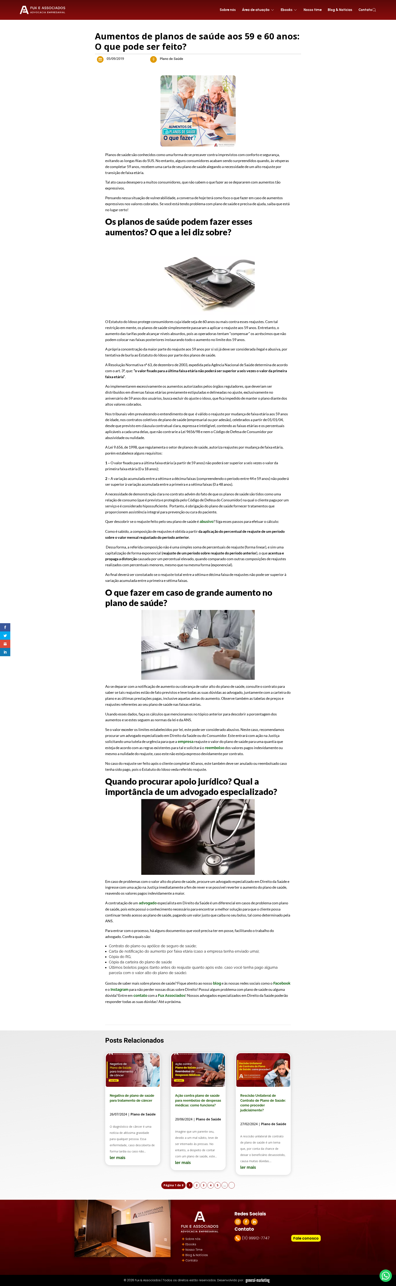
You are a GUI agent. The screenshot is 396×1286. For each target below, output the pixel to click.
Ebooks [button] (286, 10)
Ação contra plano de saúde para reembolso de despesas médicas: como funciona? (198, 1100)
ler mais (117, 1157)
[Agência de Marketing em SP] (258, 1280)
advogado (147, 903)
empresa (185, 741)
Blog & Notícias (340, 10)
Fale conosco (306, 1238)
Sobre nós (228, 10)
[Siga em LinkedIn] (254, 1222)
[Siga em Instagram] (238, 1222)
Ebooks (190, 1244)
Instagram (119, 989)
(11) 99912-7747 (256, 1238)
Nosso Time (194, 1250)
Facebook (281, 983)
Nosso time (313, 10)
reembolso (214, 748)
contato (140, 995)
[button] (374, 10)
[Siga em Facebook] (246, 1222)
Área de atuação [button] (256, 10)
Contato (365, 10)
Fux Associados (171, 995)
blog (216, 983)
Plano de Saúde (171, 58)
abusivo (206, 521)
